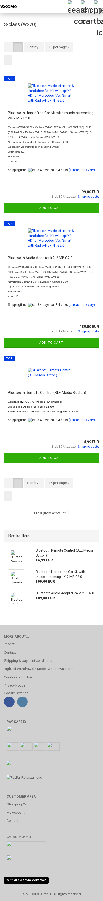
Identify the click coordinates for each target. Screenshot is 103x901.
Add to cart (51, 208)
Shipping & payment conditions (28, 661)
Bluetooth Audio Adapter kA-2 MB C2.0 (40, 258)
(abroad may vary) (82, 170)
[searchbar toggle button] (74, 6)
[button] (8, 47)
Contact (10, 652)
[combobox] (34, 47)
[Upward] (88, 893)
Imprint (9, 644)
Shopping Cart (18, 804)
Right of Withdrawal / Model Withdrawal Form (38, 669)
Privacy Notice (14, 685)
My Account (16, 812)
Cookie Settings (16, 693)
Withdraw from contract (26, 880)
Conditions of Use (18, 677)
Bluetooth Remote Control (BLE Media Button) (47, 393)
